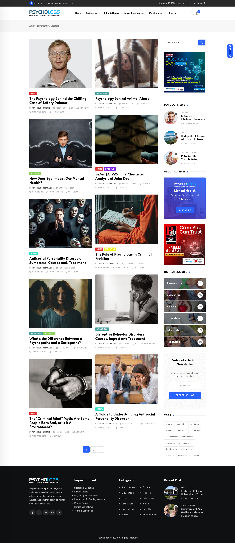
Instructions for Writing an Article (89, 499)
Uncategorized (188, 505)
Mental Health (172, 437)
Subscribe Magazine (134, 13)
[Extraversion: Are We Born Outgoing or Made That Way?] (171, 510)
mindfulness (187, 437)
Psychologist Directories (86, 495)
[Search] (192, 13)
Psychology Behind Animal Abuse (122, 99)
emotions (194, 424)
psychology (184, 443)
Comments (84, 108)
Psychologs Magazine (43, 188)
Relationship (171, 449)
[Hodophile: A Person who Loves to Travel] (171, 138)
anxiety (169, 424)
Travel (184, 133)
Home (78, 13)
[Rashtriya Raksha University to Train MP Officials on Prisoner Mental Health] (171, 493)
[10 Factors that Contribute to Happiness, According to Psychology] (171, 158)
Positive (196, 153)
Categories (91, 13)
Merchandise (155, 13)
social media (184, 455)
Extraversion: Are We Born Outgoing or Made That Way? (70, 3)
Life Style (185, 112)
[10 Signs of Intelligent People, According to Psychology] (171, 117)
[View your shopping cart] (197, 13)
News (183, 488)
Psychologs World (41, 108)
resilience (170, 455)
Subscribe (185, 210)
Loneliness (195, 430)
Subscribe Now (185, 395)
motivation (170, 443)
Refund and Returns (83, 507)
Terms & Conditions (83, 510)
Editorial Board (111, 13)
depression (181, 424)
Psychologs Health (107, 424)
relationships (186, 449)
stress (196, 455)
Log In (172, 13)
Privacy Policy (81, 503)
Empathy (170, 430)
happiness (182, 430)
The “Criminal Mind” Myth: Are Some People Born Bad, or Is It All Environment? (59, 423)
